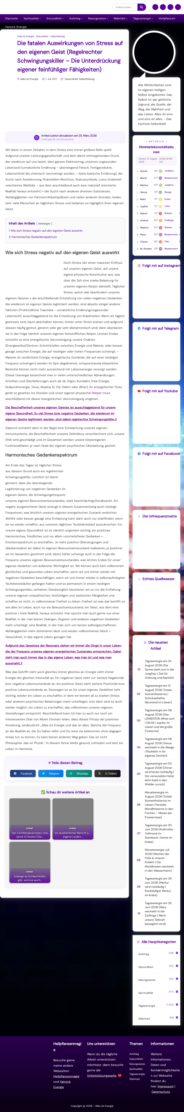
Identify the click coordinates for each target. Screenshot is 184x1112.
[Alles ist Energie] (31, 7)
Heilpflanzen (167, 18)
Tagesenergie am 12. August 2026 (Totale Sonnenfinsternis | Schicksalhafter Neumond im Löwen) (158, 694)
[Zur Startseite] (27, 1067)
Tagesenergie (142, 18)
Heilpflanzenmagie (66, 1076)
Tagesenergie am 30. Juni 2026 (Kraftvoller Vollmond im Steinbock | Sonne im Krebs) (159, 833)
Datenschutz (161, 1092)
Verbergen (44, 223)
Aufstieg (74, 18)
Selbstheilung (57, 36)
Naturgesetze (97, 18)
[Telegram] (170, 8)
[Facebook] (155, 8)
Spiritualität (31, 18)
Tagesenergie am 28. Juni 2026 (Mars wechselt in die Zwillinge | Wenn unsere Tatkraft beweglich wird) (158, 913)
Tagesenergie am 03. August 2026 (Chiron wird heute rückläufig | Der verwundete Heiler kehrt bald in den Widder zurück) (159, 774)
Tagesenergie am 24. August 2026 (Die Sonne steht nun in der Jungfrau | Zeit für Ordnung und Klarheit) (159, 669)
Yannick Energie (16, 26)
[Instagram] (163, 8)
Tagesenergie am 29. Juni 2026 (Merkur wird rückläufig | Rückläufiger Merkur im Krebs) (158, 887)
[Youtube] (178, 8)
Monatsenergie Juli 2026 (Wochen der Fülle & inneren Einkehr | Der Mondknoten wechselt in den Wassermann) (159, 860)
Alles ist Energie (25, 36)
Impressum (166, 1086)
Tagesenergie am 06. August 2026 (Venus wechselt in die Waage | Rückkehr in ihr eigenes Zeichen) (159, 747)
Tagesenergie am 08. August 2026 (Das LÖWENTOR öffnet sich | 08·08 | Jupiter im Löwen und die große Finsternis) (159, 720)
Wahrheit (119, 18)
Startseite (11, 18)
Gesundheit (54, 18)
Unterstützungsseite (101, 1076)
